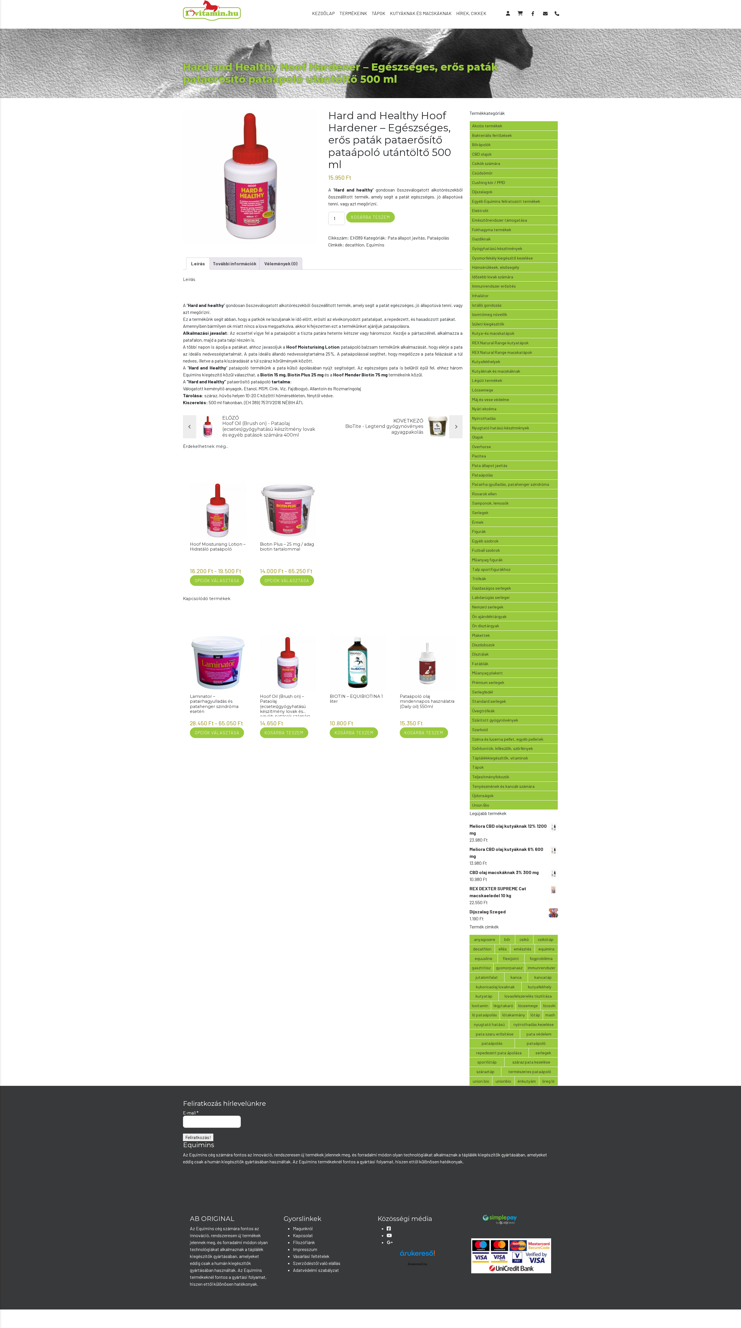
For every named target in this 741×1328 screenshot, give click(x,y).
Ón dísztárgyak (485, 625)
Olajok (477, 437)
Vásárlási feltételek (311, 1256)
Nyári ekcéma (484, 408)
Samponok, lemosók (490, 503)
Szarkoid (480, 729)
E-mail (191, 1112)
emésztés (522, 948)
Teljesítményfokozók (490, 776)
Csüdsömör (482, 172)
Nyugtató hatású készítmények (500, 427)
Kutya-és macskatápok (493, 333)
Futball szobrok (486, 550)
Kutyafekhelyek (486, 361)
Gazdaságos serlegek (491, 588)
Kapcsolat (303, 1235)
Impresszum (305, 1249)
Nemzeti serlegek (487, 606)
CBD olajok (481, 154)
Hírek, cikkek (471, 13)
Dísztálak (480, 654)
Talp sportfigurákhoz (491, 569)
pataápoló (536, 1043)
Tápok (378, 13)
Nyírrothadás (484, 418)
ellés (502, 948)
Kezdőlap (323, 13)
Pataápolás (438, 237)
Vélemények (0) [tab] (280, 263)
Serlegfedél (482, 691)
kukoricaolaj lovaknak (495, 986)
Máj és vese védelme (490, 399)
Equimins (375, 244)
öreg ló (548, 1081)
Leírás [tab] (198, 263)
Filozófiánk (304, 1242)
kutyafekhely (539, 986)
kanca (516, 977)
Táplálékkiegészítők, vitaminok (500, 757)
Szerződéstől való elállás (316, 1263)
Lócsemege (482, 389)
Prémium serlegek (488, 682)
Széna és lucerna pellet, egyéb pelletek (507, 739)
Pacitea (479, 455)
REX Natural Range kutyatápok (500, 342)
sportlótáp (487, 1062)
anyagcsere (484, 939)
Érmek (477, 522)
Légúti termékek (487, 380)
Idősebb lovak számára (492, 276)
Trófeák (479, 578)
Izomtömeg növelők (489, 314)
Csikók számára (486, 163)
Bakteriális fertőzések (492, 135)
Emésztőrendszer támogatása (499, 220)
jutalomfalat (487, 977)
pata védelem (539, 1033)
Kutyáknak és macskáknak (421, 13)
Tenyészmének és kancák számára (503, 786)
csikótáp (545, 939)
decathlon (354, 244)
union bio (481, 1081)
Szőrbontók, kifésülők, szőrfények (502, 748)
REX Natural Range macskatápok (502, 352)
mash (550, 1014)
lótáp (535, 1014)
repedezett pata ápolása (499, 1052)
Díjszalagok (482, 191)
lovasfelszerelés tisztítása (528, 996)
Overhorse (481, 446)
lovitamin (480, 1005)
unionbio (503, 1081)
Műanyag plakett (487, 672)
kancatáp (543, 977)
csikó (524, 939)
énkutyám (527, 1081)
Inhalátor (480, 295)
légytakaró (503, 1005)
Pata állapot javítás (406, 237)
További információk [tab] (234, 263)
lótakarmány (513, 1014)
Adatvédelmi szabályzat (316, 1270)
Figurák (479, 531)
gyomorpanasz (509, 967)
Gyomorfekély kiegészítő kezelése (502, 257)
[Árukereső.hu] (417, 1255)
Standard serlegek (489, 701)
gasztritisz (481, 967)
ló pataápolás (484, 1014)
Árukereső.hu (417, 1264)
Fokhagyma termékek (491, 229)
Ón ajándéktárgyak (489, 616)
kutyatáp (484, 996)
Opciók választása (217, 580)
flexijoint (511, 958)
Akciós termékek (487, 125)
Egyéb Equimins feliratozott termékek (506, 201)
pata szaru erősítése (494, 1033)
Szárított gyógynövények (495, 720)
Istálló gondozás (487, 305)
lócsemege (528, 1005)
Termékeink (353, 13)
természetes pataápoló (529, 1071)
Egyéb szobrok (485, 540)
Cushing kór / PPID (488, 182)
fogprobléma (541, 958)
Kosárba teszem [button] (284, 732)
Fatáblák (480, 663)
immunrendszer (541, 967)
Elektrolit (480, 210)
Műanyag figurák (487, 559)
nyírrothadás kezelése (533, 1024)
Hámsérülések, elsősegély (495, 267)
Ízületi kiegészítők (488, 323)
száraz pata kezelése (531, 1062)
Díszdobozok (483, 644)
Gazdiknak (481, 238)
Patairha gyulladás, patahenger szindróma (510, 484)
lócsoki (549, 1005)
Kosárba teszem (370, 217)
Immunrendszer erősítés (494, 286)
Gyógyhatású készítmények (497, 248)
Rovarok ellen (484, 493)
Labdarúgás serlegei (490, 597)
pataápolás (492, 1043)
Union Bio (480, 805)
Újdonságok (483, 795)
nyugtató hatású (489, 1024)
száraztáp (485, 1071)
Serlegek (480, 512)
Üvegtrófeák (483, 710)
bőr (507, 939)
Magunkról (303, 1228)
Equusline (483, 958)
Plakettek (481, 635)
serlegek (543, 1052)
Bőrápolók (481, 144)
